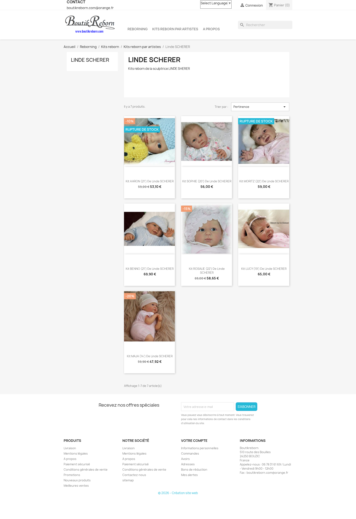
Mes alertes (189, 475)
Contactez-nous (134, 475)
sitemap (128, 480)
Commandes (190, 453)
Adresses (188, 464)
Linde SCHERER (90, 59)
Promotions (72, 475)
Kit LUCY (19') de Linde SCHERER (264, 269)
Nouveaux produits (77, 480)
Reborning (138, 29)
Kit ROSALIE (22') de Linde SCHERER (207, 271)
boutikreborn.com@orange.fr (90, 8)
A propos (211, 29)
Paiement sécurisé (77, 464)
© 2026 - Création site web (178, 493)
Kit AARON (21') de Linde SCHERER (150, 181)
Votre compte (194, 440)
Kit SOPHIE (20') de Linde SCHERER (206, 181)
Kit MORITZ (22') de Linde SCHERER (264, 181)
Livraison (70, 448)
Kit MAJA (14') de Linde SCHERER (150, 356)
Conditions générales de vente (86, 469)
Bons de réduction (194, 469)
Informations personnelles (199, 448)
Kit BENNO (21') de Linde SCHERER (150, 269)
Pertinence (260, 106)
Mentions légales (76, 453)
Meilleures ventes (76, 486)
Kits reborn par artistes (175, 29)
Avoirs (185, 459)
